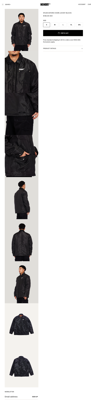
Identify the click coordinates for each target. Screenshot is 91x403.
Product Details (49, 48)
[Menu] (2, 4)
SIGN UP (35, 397)
